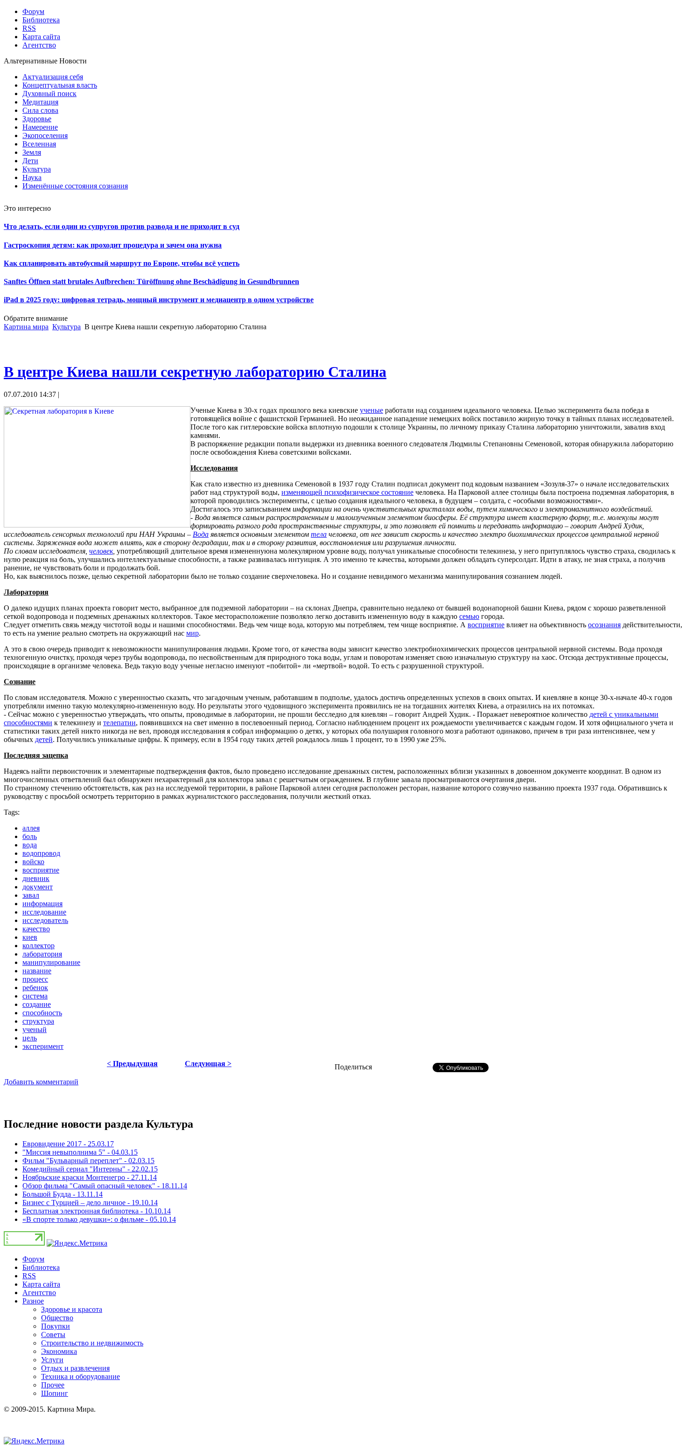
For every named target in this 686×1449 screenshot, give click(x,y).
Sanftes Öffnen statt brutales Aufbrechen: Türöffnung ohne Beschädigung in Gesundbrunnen (151, 281)
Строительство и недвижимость (92, 1343)
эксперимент (42, 1046)
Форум (33, 1259)
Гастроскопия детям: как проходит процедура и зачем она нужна (113, 245)
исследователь (45, 920)
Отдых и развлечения (75, 1368)
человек (101, 551)
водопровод (41, 853)
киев (29, 937)
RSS (29, 1276)
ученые (371, 410)
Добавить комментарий (41, 1082)
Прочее (52, 1385)
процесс (35, 979)
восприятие (486, 625)
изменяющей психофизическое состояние (347, 492)
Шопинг (54, 1393)
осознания (604, 625)
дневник (35, 878)
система (35, 996)
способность (42, 1013)
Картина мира (26, 327)
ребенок (35, 987)
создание (36, 1004)
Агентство (39, 1292)
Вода (201, 534)
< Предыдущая (132, 1064)
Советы (53, 1334)
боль (29, 836)
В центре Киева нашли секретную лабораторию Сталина (195, 371)
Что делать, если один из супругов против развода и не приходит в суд (121, 226)
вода (29, 845)
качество (36, 929)
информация (42, 904)
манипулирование (51, 962)
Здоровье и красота (71, 1309)
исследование (44, 912)
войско (33, 862)
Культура (66, 327)
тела (319, 534)
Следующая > (208, 1064)
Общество (57, 1318)
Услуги (52, 1360)
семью (469, 616)
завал (30, 895)
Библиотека (41, 1267)
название (36, 971)
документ (37, 887)
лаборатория (42, 954)
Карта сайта (41, 1284)
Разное (33, 1301)
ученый (34, 1029)
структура (38, 1021)
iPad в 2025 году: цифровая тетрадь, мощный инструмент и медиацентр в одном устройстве (159, 300)
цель (29, 1038)
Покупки (55, 1326)
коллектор (38, 946)
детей (44, 739)
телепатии (119, 723)
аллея (31, 828)
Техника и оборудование (80, 1376)
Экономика (59, 1351)
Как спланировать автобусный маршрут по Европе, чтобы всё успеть (121, 263)
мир (192, 633)
